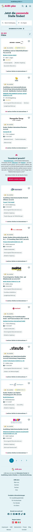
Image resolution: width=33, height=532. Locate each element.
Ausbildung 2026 (16, 1)
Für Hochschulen (16, 500)
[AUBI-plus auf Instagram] (11, 514)
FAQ (16, 490)
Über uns (16, 482)
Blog (29, 527)
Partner (16, 487)
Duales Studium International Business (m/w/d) (15, 128)
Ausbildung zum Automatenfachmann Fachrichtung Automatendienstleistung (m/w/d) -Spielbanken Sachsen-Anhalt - (15, 89)
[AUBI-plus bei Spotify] (24, 514)
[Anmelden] (26, 6)
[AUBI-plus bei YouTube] (16, 514)
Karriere (16, 485)
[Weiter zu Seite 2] (26, 460)
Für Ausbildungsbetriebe (16, 498)
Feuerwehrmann (8, 160)
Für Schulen (16, 503)
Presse (25, 527)
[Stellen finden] (22, 6)
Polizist (23, 162)
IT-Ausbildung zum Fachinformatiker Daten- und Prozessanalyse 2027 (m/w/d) (16, 317)
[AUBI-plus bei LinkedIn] (19, 514)
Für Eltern (16, 505)
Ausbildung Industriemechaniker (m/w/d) (15, 429)
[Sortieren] (30, 34)
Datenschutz (17, 527)
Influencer (15, 162)
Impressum (5, 527)
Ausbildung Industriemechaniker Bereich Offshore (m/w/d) (15, 199)
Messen (9, 529)
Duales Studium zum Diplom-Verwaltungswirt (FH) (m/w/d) (12, 393)
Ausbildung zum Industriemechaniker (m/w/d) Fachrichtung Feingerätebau (14, 357)
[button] (30, 6)
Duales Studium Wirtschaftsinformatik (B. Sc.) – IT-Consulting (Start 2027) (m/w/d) (16, 238)
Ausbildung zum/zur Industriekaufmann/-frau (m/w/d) (15, 51)
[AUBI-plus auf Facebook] (8, 514)
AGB (11, 527)
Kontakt (24, 529)
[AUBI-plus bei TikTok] (22, 514)
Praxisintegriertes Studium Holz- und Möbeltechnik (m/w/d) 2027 (14, 278)
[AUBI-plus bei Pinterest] (14, 514)
